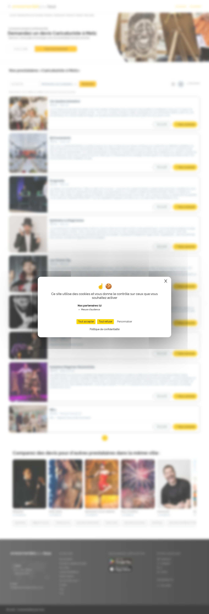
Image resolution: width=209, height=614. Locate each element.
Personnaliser (124, 321)
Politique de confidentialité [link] (104, 329)
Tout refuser (105, 321)
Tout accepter (86, 321)
